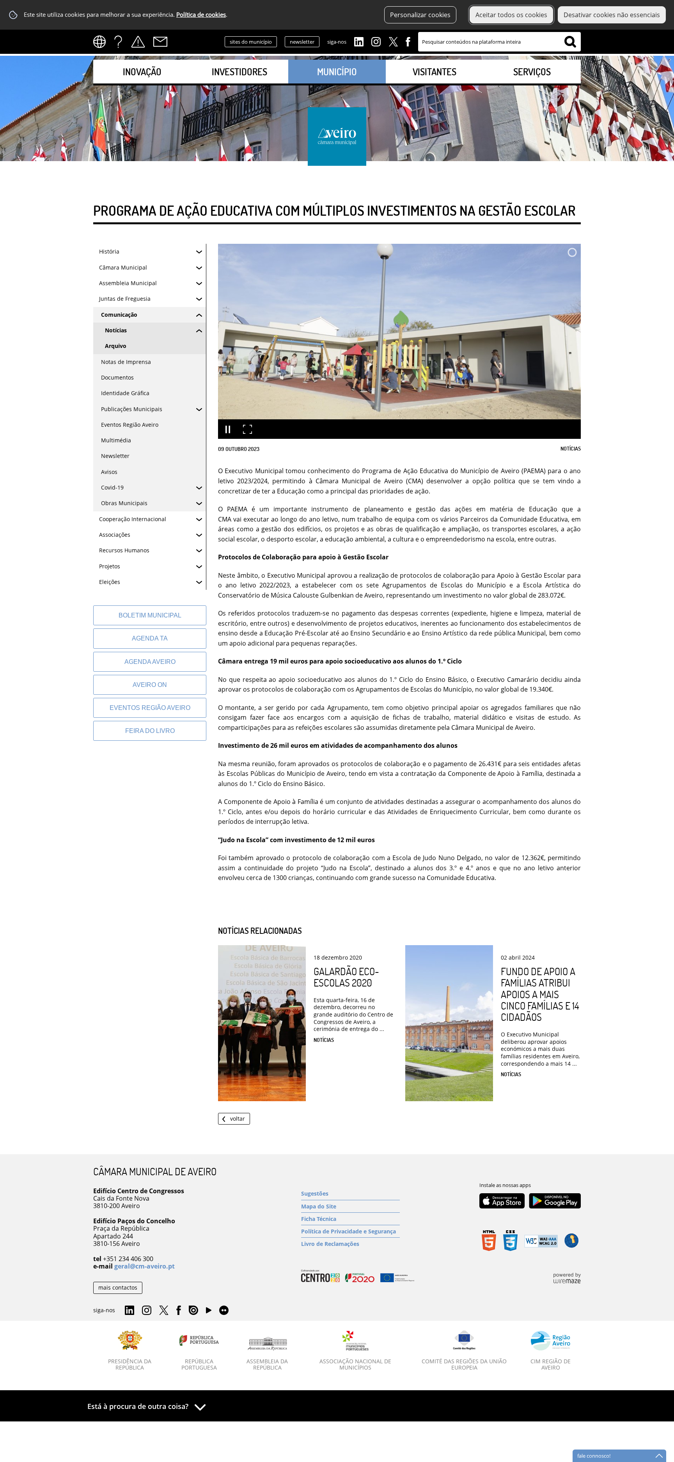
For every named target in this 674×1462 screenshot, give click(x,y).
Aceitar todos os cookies (511, 15)
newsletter (302, 41)
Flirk (224, 1311)
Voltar (237, 1118)
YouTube (208, 1312)
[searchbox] (499, 41)
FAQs (118, 41)
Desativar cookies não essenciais (612, 15)
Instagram (376, 41)
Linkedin (359, 41)
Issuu (193, 1311)
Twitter (393, 41)
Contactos (160, 42)
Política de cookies (201, 15)
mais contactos (117, 1287)
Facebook (408, 41)
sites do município (251, 41)
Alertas (138, 42)
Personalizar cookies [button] (420, 15)
